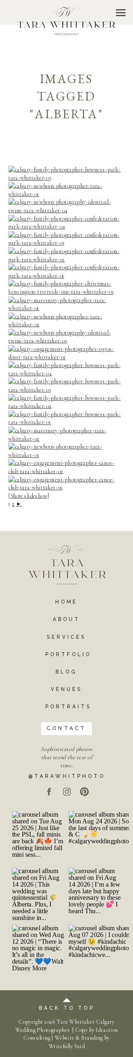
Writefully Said (66, 1046)
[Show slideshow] (28, 495)
